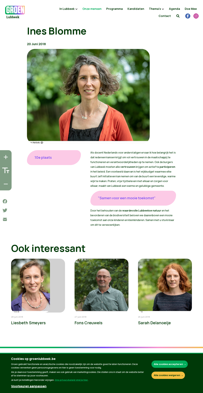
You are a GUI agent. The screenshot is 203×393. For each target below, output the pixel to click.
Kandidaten (136, 9)
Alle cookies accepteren (168, 364)
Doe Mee (191, 9)
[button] (178, 15)
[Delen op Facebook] (5, 201)
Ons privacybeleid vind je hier (71, 379)
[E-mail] (5, 219)
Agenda (174, 9)
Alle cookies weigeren (167, 375)
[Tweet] (5, 210)
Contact (165, 16)
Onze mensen (92, 9)
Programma (114, 9)
